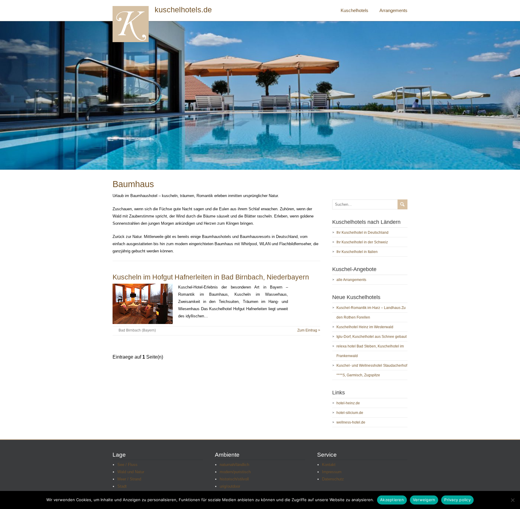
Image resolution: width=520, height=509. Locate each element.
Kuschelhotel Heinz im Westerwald (364, 327)
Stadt (122, 486)
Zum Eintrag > (308, 330)
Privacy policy (457, 499)
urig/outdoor (230, 486)
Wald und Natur (130, 472)
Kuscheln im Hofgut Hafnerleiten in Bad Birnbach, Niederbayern (211, 277)
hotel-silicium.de (349, 413)
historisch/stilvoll (234, 479)
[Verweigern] (512, 500)
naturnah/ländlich (234, 464)
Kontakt (329, 464)
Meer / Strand (129, 479)
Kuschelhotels (354, 10)
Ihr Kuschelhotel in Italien (357, 252)
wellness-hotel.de (350, 422)
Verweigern (424, 499)
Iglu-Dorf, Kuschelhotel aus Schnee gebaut (371, 337)
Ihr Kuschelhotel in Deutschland (362, 232)
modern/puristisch (235, 472)
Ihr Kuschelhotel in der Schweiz (362, 242)
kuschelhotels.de (183, 10)
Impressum (332, 472)
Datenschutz (333, 479)
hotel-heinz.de (348, 403)
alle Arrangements (351, 280)
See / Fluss (127, 464)
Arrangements (393, 10)
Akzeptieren (392, 499)
